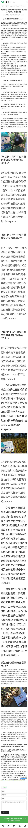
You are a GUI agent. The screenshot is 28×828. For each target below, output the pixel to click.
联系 (25, 826)
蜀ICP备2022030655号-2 (15, 820)
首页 (3, 6)
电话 (14, 826)
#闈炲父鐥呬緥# (8, 780)
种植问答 (7, 6)
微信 (20, 826)
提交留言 (5, 812)
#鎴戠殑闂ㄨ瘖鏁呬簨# (19, 780)
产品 (8, 826)
